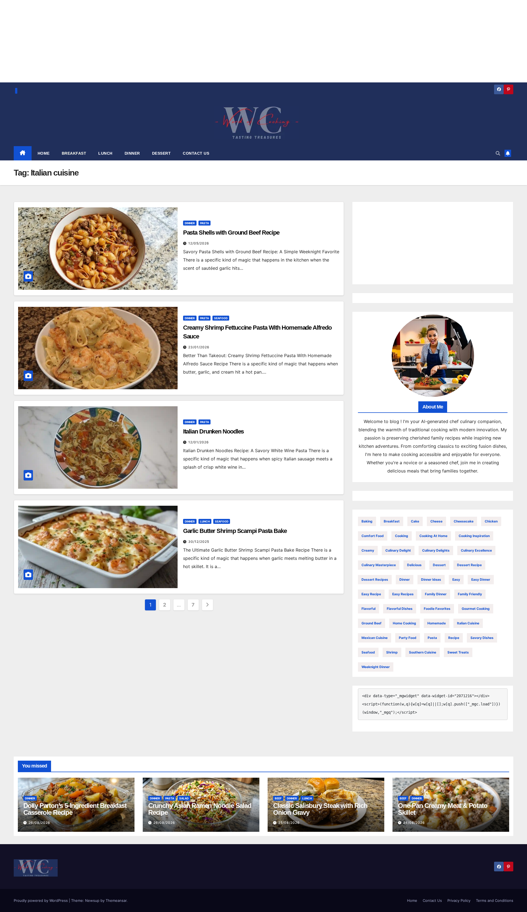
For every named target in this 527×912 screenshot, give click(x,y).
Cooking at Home (433, 536)
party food (407, 638)
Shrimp (392, 652)
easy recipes (403, 594)
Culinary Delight (398, 550)
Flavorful (368, 609)
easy (456, 579)
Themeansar (116, 900)
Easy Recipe (371, 594)
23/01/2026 (198, 347)
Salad (184, 798)
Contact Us (432, 900)
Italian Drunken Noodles (213, 431)
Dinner (190, 223)
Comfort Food (372, 536)
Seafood (221, 318)
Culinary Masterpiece (378, 565)
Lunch (205, 521)
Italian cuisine (468, 623)
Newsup (92, 900)
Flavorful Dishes (400, 609)
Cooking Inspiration (474, 536)
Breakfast (392, 521)
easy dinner (480, 579)
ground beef (371, 623)
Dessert (439, 565)
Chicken (491, 521)
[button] (498, 153)
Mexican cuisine (374, 638)
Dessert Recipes (374, 579)
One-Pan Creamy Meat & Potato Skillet (442, 809)
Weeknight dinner (375, 667)
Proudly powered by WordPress (41, 900)
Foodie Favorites (437, 609)
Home (412, 900)
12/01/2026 (198, 442)
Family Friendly (470, 594)
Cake (415, 521)
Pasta (204, 223)
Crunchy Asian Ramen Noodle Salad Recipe (199, 809)
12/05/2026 (198, 243)
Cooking (401, 536)
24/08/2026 (414, 823)
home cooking (404, 623)
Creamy (367, 550)
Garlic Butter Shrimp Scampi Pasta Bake (235, 530)
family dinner (436, 594)
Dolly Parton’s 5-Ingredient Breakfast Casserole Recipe (75, 809)
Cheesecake (463, 521)
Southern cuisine (422, 652)
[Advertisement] (433, 243)
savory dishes (482, 638)
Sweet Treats (458, 652)
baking (366, 521)
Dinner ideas (431, 579)
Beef (278, 798)
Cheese (436, 521)
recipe (453, 638)
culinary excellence (476, 550)
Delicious (414, 565)
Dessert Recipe (469, 565)
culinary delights (436, 550)
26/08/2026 (39, 823)
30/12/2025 (198, 542)
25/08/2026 (289, 823)
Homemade (436, 623)
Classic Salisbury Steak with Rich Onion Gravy (320, 809)
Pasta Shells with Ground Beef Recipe (231, 232)
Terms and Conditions (494, 900)
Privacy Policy (458, 900)
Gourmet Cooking (476, 609)
